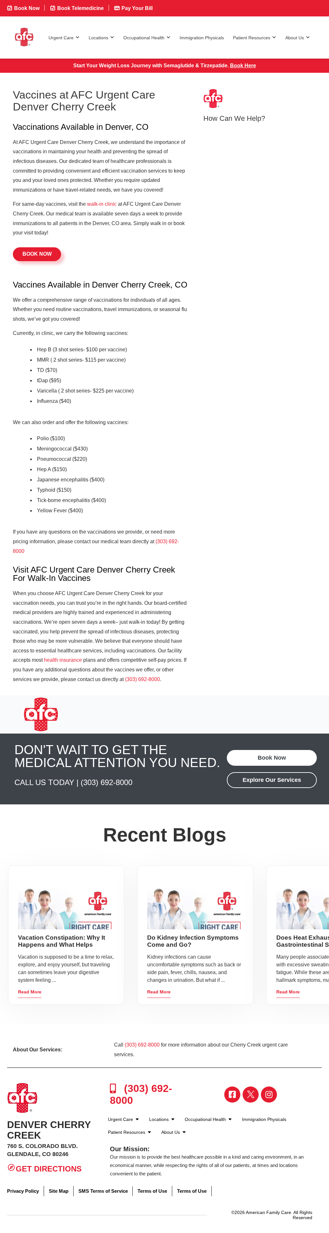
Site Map (58, 1191)
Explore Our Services (272, 780)
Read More (29, 991)
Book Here (243, 65)
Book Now (26, 8)
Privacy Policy (23, 1191)
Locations (98, 37)
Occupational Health (143, 37)
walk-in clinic (102, 204)
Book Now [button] (37, 254)
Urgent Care (61, 37)
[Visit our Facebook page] (232, 1094)
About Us (294, 37)
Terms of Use (152, 1191)
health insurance (63, 660)
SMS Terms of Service (103, 1191)
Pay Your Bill (136, 8)
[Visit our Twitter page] (251, 1094)
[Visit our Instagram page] (269, 1094)
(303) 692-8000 (142, 679)
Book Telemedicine (80, 8)
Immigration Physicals (202, 37)
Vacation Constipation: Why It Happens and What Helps (61, 941)
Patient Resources (251, 37)
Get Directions (49, 1168)
